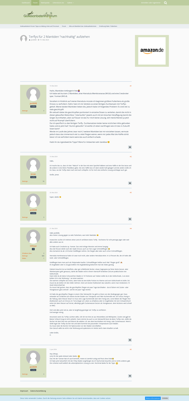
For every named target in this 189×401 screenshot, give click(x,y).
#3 (131, 192)
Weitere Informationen (153, 398)
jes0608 (34, 40)
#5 (131, 349)
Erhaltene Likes (27, 253)
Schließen (165, 398)
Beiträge (25, 111)
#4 (131, 228)
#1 (131, 86)
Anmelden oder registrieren (150, 3)
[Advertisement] (76, 61)
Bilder (24, 258)
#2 (131, 157)
